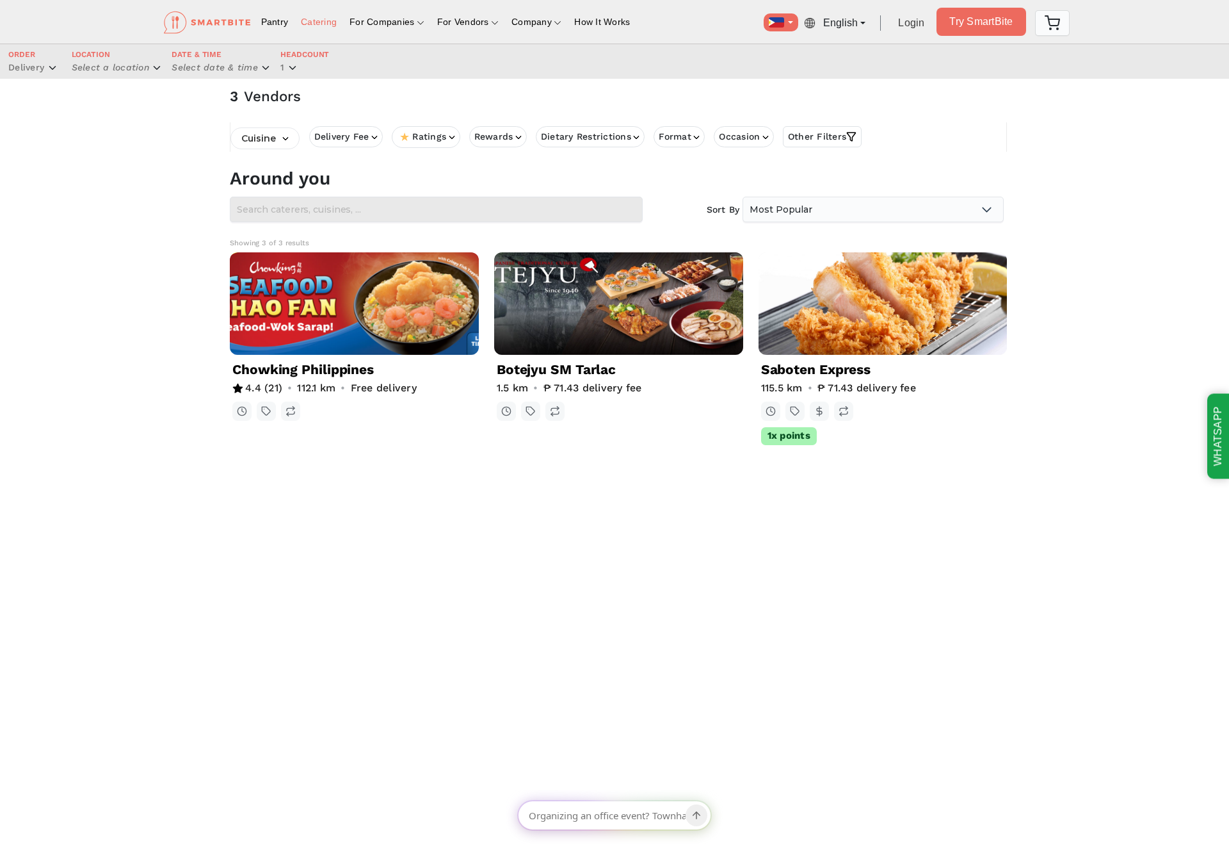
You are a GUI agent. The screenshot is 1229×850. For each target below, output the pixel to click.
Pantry (275, 22)
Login (911, 22)
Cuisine (258, 138)
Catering (319, 22)
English (840, 22)
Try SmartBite (981, 21)
